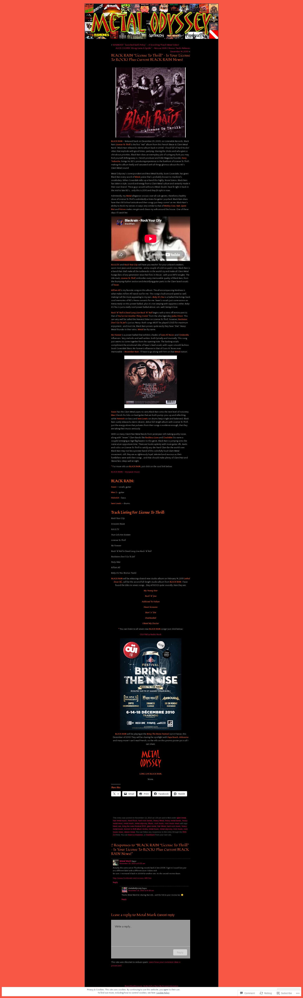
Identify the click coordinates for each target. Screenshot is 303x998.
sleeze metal (129, 832)
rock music (159, 823)
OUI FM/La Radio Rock (150, 634)
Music (150, 823)
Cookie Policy (162, 993)
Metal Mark (125, 861)
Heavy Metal (158, 821)
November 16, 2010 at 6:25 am (132, 863)
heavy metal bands (173, 821)
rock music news (172, 823)
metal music (129, 823)
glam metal (181, 818)
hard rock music (174, 826)
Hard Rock (132, 821)
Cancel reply (165, 915)
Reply (115, 882)
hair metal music (120, 821)
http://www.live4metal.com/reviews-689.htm (132, 878)
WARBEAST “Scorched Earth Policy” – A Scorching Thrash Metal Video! (146, 45)
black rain (117, 826)
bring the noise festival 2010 (134, 826)
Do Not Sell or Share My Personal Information (160, 986)
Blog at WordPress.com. (134, 986)
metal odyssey (141, 823)
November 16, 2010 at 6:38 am (141, 891)
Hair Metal (161, 826)
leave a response (135, 835)
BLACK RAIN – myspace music (125, 472)
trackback (150, 835)
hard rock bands (145, 821)
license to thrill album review (136, 829)
